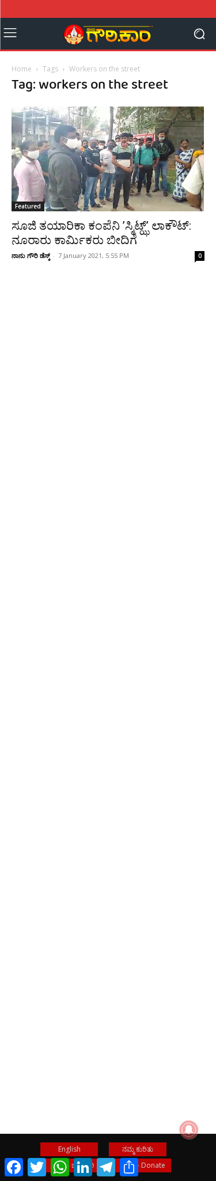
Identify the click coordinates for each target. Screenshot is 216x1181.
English (69, 1149)
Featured (28, 206)
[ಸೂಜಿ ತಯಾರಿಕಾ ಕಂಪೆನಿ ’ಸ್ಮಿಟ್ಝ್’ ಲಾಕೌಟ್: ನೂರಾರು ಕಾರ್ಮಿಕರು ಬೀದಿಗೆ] (108, 159)
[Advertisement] (108, 438)
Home (22, 69)
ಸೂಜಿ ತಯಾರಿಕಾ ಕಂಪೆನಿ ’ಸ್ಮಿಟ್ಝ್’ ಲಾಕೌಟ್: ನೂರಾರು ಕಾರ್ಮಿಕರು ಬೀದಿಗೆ (101, 233)
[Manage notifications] (189, 1130)
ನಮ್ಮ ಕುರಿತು (137, 1149)
